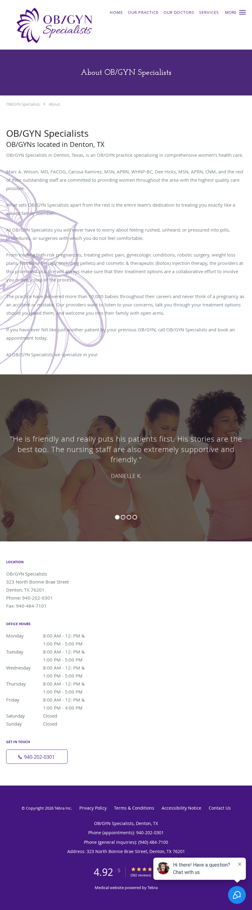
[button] (242, 12)
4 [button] (134, 517)
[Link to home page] (52, 25)
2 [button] (123, 517)
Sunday (31, 724)
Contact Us (220, 808)
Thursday (50, 684)
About (54, 104)
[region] (126, 452)
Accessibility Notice (181, 808)
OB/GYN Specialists (23, 104)
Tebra (153, 887)
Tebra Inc (62, 808)
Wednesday (50, 668)
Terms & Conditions (134, 808)
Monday (50, 636)
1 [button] (117, 517)
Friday (50, 700)
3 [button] (129, 517)
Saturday (31, 716)
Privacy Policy (93, 808)
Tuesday (50, 652)
